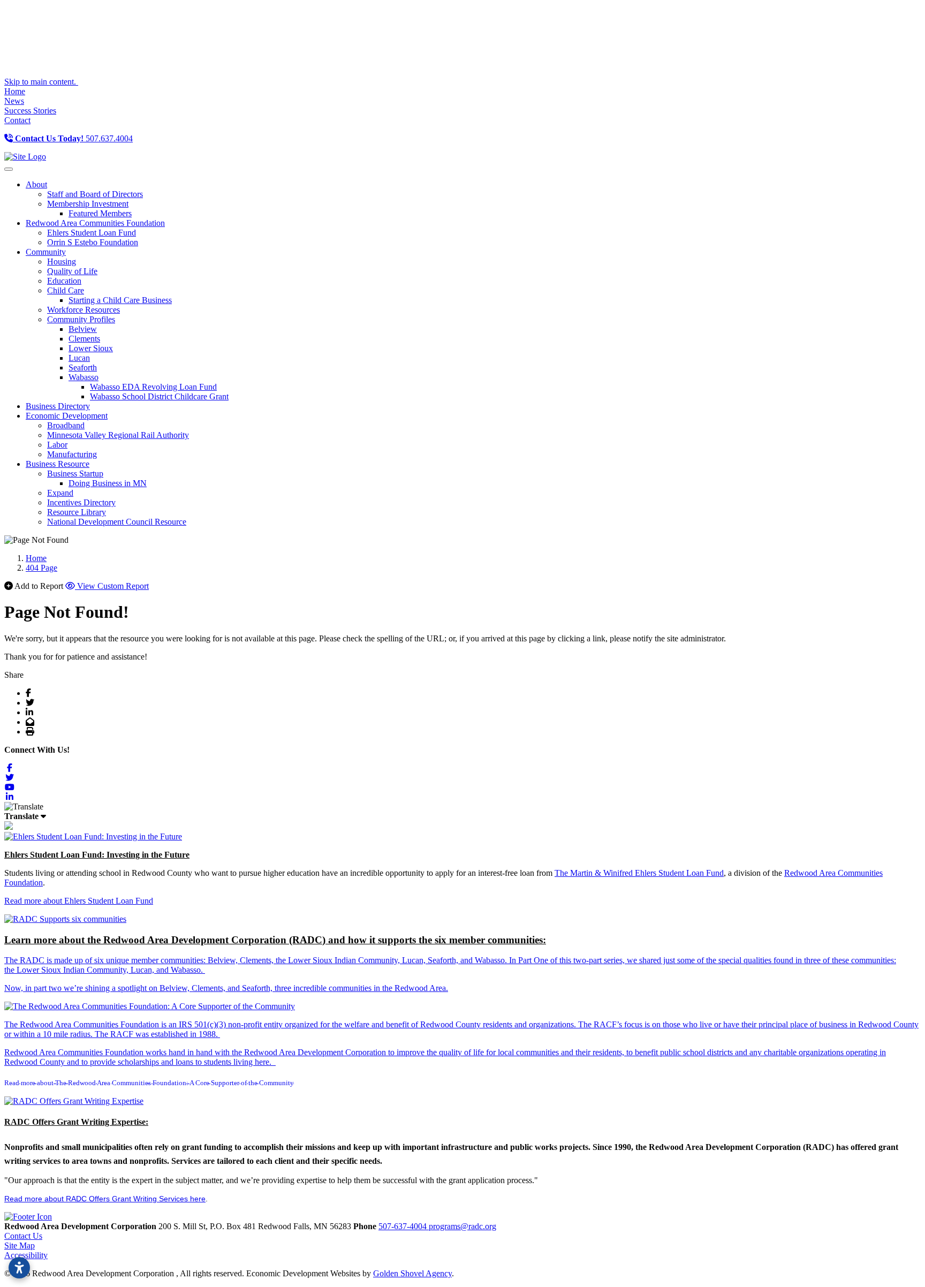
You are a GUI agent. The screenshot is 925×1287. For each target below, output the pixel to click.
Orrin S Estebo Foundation (92, 242)
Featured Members (100, 213)
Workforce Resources (83, 309)
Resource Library (76, 512)
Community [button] (46, 251)
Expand (60, 492)
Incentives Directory (81, 502)
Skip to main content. (41, 81)
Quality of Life (72, 271)
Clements (84, 338)
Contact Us (23, 1235)
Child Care (65, 290)
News (14, 100)
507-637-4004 (403, 1226)
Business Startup (75, 473)
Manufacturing (72, 454)
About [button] (36, 184)
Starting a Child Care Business (120, 300)
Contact (17, 120)
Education (64, 280)
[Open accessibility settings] (19, 1267)
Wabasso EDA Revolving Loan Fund (153, 386)
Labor (57, 444)
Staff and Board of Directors (95, 194)
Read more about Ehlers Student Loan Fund (78, 900)
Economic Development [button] (67, 415)
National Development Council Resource (116, 521)
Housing (61, 261)
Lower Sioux (91, 348)
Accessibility (26, 1255)
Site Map (19, 1245)
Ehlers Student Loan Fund (91, 232)
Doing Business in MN (108, 483)
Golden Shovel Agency (412, 1273)
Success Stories (30, 110)
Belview (83, 329)
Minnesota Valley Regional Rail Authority (118, 435)
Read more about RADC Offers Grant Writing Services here (105, 1198)
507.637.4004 (74, 138)
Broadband (66, 425)
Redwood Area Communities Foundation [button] (95, 223)
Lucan (79, 357)
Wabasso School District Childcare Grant (159, 396)
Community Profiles (81, 319)
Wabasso (83, 377)
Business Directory (58, 406)
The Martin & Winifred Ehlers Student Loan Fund (639, 872)
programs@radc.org (462, 1226)
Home (14, 91)
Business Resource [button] (57, 463)
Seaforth (83, 367)
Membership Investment (87, 203)
